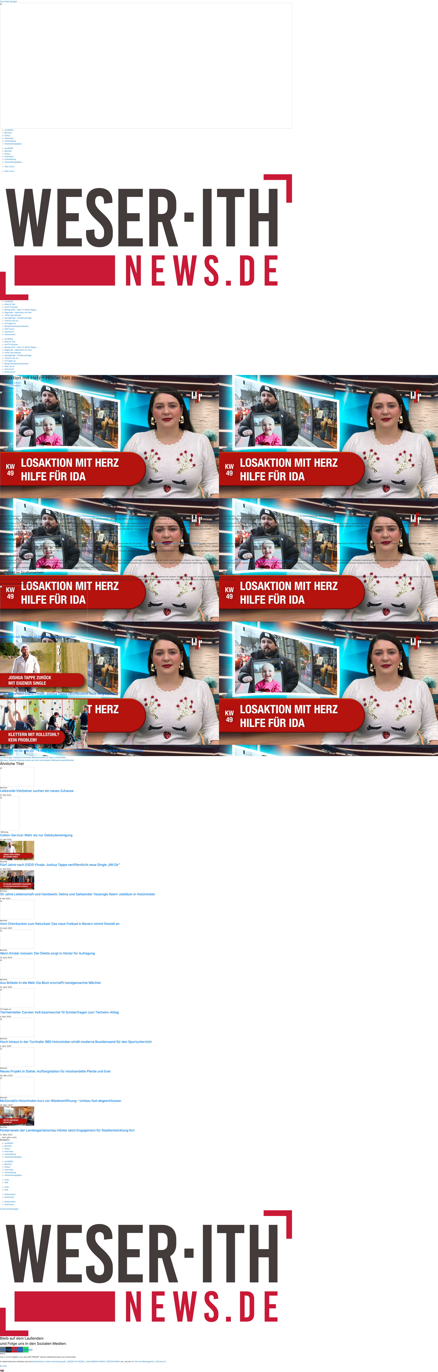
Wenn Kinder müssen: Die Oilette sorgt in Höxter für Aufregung (47, 953)
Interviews (9, 138)
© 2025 (3, 1366)
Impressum (9, 332)
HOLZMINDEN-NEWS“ (95, 1361)
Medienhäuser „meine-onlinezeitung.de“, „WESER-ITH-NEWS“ (58, 1361)
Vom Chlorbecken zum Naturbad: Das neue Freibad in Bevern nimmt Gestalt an (59, 924)
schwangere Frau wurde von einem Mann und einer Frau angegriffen (172, 543)
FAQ (6, 1182)
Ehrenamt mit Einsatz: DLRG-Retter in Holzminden (38, 637)
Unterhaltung (10, 141)
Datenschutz (10, 334)
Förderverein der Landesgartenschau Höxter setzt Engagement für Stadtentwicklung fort (67, 1130)
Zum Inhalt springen (8, 1)
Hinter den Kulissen (13, 315)
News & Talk (10, 304)
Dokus (7, 135)
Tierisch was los (11, 321)
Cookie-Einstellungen (9, 1209)
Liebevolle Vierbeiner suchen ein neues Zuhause (36, 791)
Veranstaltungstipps (13, 144)
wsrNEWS (9, 130)
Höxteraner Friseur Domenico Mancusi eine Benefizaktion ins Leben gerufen (98, 516)
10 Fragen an (10, 323)
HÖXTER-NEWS (113, 1361)
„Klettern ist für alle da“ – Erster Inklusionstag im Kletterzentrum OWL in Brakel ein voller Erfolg (71, 750)
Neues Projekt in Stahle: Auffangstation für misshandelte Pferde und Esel (55, 1071)
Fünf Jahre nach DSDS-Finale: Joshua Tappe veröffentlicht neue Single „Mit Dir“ (60, 694)
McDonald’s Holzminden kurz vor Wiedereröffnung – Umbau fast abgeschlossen (60, 1101)
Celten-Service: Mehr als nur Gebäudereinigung (36, 835)
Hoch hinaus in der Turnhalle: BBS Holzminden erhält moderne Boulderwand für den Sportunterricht (76, 1042)
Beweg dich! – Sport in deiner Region (20, 310)
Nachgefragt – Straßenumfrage (18, 318)
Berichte (8, 133)
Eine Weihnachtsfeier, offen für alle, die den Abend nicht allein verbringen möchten (257, 560)
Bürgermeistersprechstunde (16, 326)
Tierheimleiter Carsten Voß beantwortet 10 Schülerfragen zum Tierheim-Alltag (59, 1012)
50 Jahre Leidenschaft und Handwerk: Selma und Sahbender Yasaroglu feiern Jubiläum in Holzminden (77, 894)
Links (7, 1180)
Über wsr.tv (9, 166)
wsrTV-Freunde (11, 307)
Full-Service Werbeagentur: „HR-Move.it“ (148, 1361)
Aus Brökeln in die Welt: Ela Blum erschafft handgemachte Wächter (50, 983)
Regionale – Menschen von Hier (18, 312)
